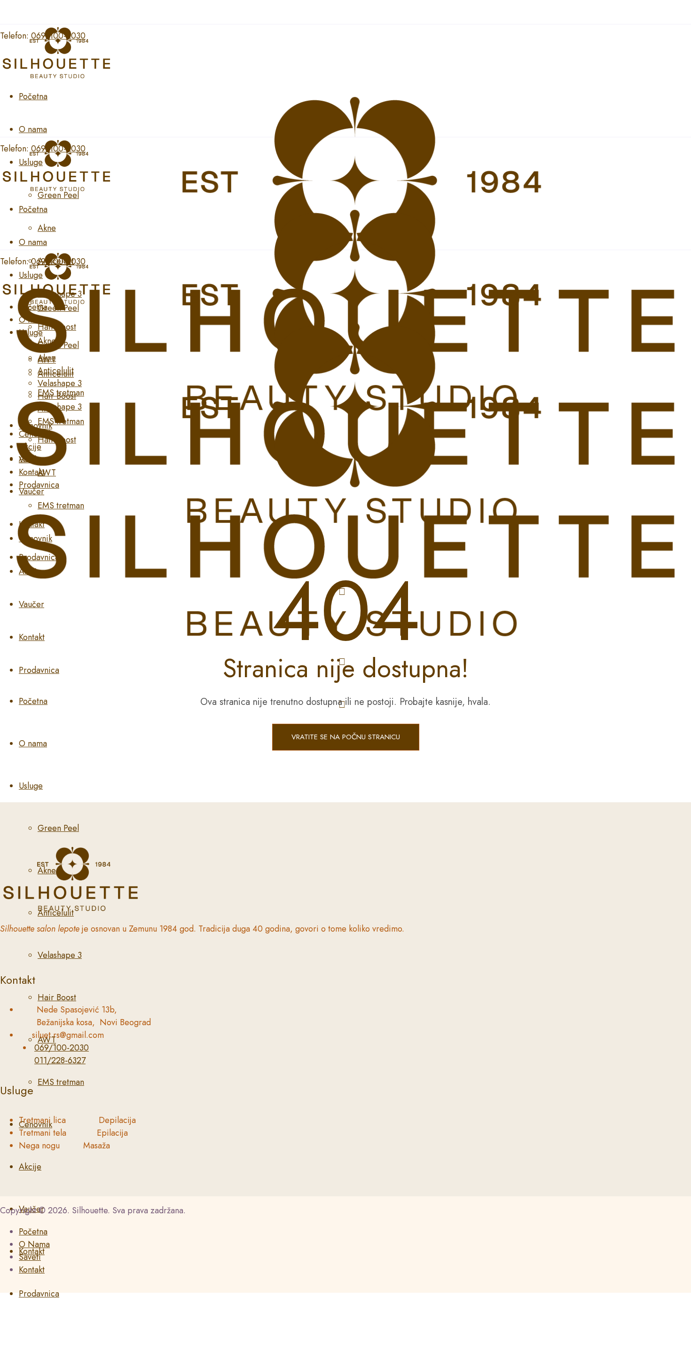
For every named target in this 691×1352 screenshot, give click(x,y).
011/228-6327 (60, 1060)
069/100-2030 (61, 1048)
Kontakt (32, 1270)
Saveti (30, 1257)
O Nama (34, 1244)
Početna (33, 1231)
